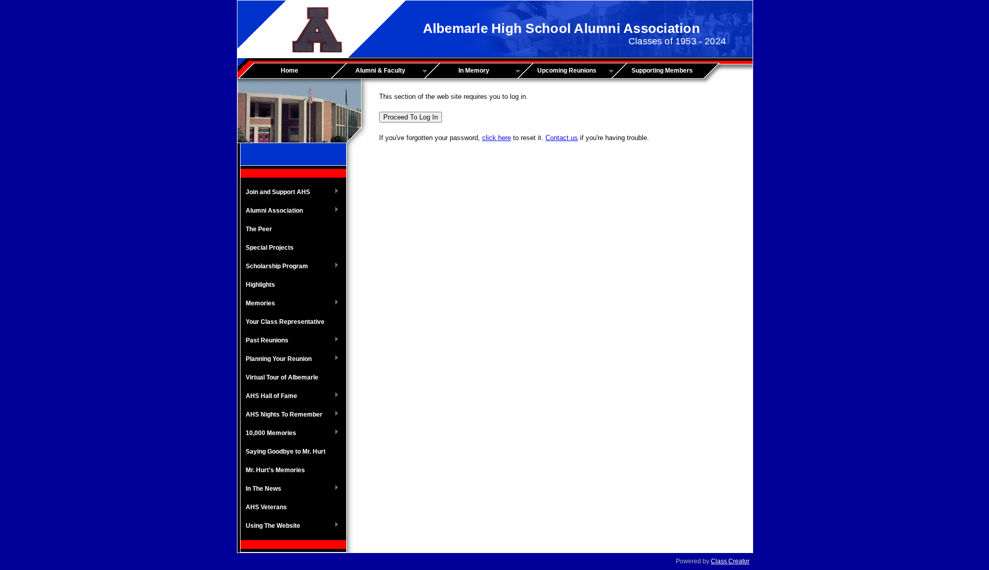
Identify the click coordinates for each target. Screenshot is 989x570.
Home (289, 70)
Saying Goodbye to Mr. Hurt (286, 451)
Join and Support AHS (275, 192)
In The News (261, 489)
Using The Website (270, 526)
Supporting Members (662, 70)
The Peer (259, 229)
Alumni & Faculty (371, 71)
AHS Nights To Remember (281, 415)
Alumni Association (272, 211)
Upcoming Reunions (560, 71)
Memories (258, 304)
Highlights (260, 284)
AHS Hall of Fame (269, 396)
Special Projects (270, 247)
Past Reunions (264, 341)
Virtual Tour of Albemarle (282, 377)
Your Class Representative (285, 321)
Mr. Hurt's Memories (275, 470)
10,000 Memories (268, 433)
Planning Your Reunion (276, 359)
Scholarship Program (274, 267)
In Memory (460, 71)
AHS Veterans (266, 507)
